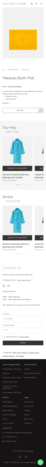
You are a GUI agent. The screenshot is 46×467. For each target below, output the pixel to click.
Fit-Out (5, 419)
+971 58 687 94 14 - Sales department (17, 280)
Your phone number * (9, 325)
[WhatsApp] (4, 286)
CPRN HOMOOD (30, 377)
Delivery (27, 415)
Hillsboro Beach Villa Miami (12, 369)
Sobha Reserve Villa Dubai (12, 392)
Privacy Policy (24, 337)
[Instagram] (8, 286)
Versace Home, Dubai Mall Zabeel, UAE (18, 275)
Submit (23, 343)
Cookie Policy (29, 406)
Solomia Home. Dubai (10, 382)
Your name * (6, 314)
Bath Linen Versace (20, 353)
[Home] (3, 69)
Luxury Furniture (8, 423)
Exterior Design (8, 410)
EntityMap (27, 423)
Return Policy (28, 419)
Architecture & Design (10, 406)
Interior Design (7, 402)
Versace (27, 369)
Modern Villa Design (9, 415)
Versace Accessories (15, 86)
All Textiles (20, 356)
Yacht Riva (6, 373)
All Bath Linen (34, 353)
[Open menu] (41, 3)
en (36, 3)
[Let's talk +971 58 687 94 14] (32, 3)
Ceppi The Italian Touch (32, 373)
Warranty (27, 410)
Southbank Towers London (12, 377)
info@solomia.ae (9, 291)
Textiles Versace (9, 356)
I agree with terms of (12, 337)
